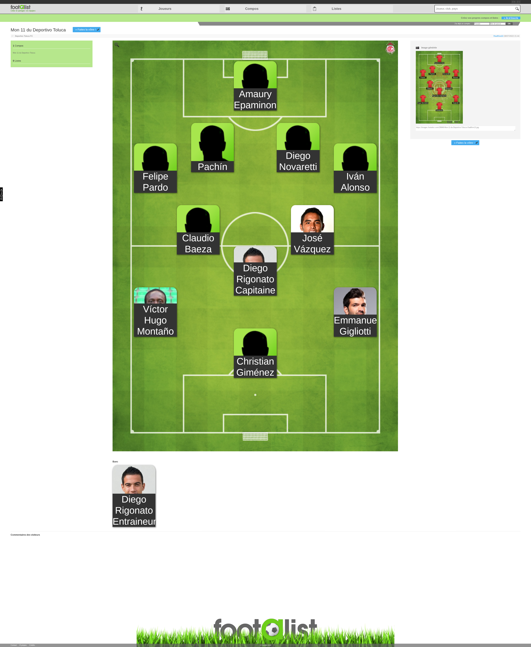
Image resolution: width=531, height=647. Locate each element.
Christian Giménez (255, 367)
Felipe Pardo (155, 182)
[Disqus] (31, 573)
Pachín (212, 166)
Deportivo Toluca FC (24, 36)
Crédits (32, 645)
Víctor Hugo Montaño (155, 320)
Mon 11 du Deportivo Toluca (24, 53)
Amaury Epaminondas (255, 99)
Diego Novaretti (298, 161)
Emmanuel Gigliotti (355, 326)
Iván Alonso (355, 182)
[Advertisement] (51, 91)
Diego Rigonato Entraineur (134, 510)
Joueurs (164, 9)
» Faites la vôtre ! (85, 29)
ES (518, 2)
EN (513, 2)
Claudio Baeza (198, 243)
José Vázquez (312, 243)
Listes (336, 9)
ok (509, 24)
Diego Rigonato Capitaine (255, 279)
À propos (23, 645)
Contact (14, 645)
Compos (251, 9)
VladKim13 (498, 36)
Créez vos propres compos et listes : (489, 18)
